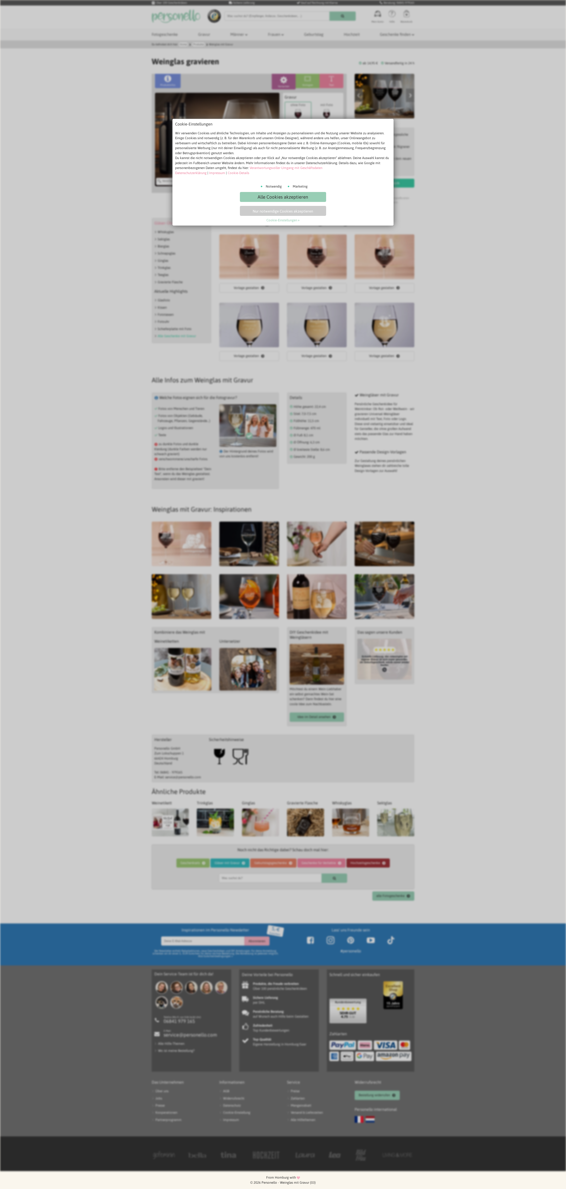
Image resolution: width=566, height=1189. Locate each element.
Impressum (217, 173)
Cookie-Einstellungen (281, 220)
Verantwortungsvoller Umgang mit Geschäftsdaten (286, 168)
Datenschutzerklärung (191, 173)
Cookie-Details (238, 173)
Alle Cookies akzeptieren (283, 196)
